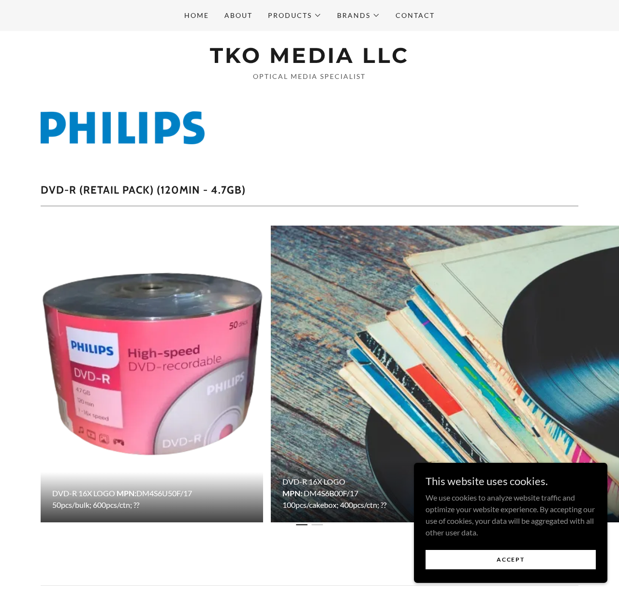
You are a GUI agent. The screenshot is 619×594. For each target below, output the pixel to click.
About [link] (238, 15)
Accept (510, 559)
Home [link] (196, 15)
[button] (295, 15)
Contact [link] (415, 15)
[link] (309, 59)
